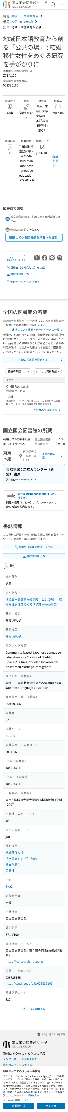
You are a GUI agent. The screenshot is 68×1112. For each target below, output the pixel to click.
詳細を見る (55, 160)
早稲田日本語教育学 (25, 16)
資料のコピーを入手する (17, 1065)
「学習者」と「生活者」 (22, 858)
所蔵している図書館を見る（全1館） (34, 237)
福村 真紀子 (13, 636)
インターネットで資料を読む (20, 1059)
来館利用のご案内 (50, 455)
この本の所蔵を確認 (45, 410)
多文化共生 (13, 864)
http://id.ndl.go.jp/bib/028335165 (29, 983)
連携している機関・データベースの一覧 (36, 329)
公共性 (10, 870)
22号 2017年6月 (22, 21)
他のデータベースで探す (24, 282)
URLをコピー (23, 260)
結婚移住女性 (14, 852)
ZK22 (9, 886)
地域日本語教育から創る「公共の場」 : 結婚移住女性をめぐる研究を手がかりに (33, 601)
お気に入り (11, 260)
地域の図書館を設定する (33, 360)
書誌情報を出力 (19, 274)
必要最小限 (18, 1105)
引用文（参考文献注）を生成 (27, 267)
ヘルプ (37, 352)
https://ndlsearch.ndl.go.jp (24, 961)
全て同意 (51, 1105)
